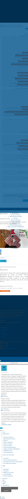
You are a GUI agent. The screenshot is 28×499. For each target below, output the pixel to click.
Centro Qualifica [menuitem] (7, 474)
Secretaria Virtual (15, 223)
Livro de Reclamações (16, 357)
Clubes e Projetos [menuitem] (7, 444)
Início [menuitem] (3, 432)
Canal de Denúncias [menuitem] (8, 452)
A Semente (15, 242)
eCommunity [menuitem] (5, 485)
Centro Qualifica (16, 245)
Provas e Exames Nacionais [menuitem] (10, 460)
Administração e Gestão (16, 216)
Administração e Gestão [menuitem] (9, 439)
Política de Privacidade (5, 357)
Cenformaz (5, 329)
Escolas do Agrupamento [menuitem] (9, 447)
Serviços (16, 218)
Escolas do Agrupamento (16, 225)
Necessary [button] (3, 394)
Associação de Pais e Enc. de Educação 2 (16, 236)
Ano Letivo (15, 231)
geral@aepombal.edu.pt (9, 348)
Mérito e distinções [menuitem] (8, 442)
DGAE (3, 331)
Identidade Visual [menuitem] (7, 450)
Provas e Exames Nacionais (15, 233)
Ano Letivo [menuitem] (6, 458)
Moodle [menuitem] (4, 482)
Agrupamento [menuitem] (5, 434)
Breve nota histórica (16, 215)
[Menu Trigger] (1, 428)
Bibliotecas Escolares (16, 244)
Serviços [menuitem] (5, 440)
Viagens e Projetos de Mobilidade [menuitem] (11, 449)
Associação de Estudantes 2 (16, 234)
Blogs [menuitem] (3, 466)
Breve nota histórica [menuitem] (8, 437)
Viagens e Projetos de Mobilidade (16, 226)
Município (4, 327)
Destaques (15, 240)
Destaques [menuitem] (6, 469)
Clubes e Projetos (15, 221)
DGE (3, 333)
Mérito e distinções (15, 220)
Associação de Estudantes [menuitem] (9, 463)
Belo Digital (9, 361)
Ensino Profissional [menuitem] (8, 476)
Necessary (5, 396)
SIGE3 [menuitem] (3, 483)
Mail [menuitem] (3, 480)
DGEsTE (4, 334)
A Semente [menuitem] (6, 471)
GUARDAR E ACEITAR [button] (6, 424)
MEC (3, 336)
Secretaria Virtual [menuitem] (7, 445)
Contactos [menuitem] (4, 478)
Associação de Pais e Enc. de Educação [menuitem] (12, 461)
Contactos (15, 248)
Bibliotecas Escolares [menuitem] (8, 472)
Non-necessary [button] (5, 409)
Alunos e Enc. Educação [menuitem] (7, 455)
